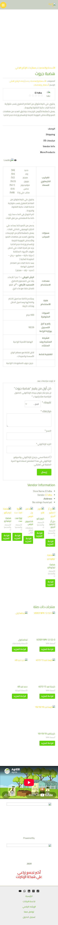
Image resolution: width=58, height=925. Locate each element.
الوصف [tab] (51, 129)
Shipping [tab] (50, 134)
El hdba (48, 495)
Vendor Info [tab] (49, 146)
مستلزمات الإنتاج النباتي (25, 68)
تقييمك (46, 403)
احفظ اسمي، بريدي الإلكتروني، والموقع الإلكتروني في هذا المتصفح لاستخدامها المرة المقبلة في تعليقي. (31, 461)
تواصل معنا (29, 912)
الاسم (48, 431)
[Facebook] (38, 891)
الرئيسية (29, 896)
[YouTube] (20, 891)
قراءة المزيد (50, 542)
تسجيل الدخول (29, 917)
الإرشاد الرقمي (29, 907)
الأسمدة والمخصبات (46, 68)
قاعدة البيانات (29, 901)
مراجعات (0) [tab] (49, 140)
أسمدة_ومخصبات (41, 85)
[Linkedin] (29, 891)
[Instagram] (33, 891)
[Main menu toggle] (3, 5)
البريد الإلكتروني (43, 444)
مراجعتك (46, 411)
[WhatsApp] (24, 891)
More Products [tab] (47, 152)
